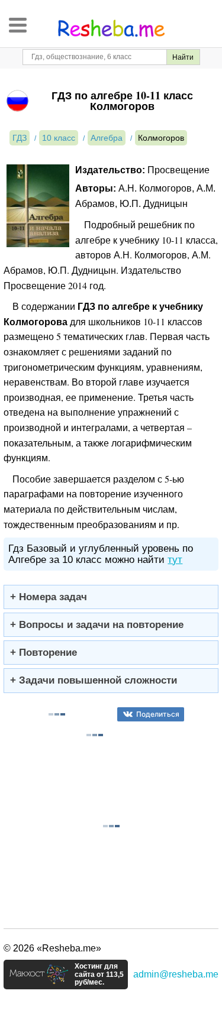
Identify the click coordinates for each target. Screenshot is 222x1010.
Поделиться (157, 714)
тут (175, 559)
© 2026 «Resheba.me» (52, 948)
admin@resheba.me (175, 974)
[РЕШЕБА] (111, 28)
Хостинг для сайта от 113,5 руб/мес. (99, 974)
